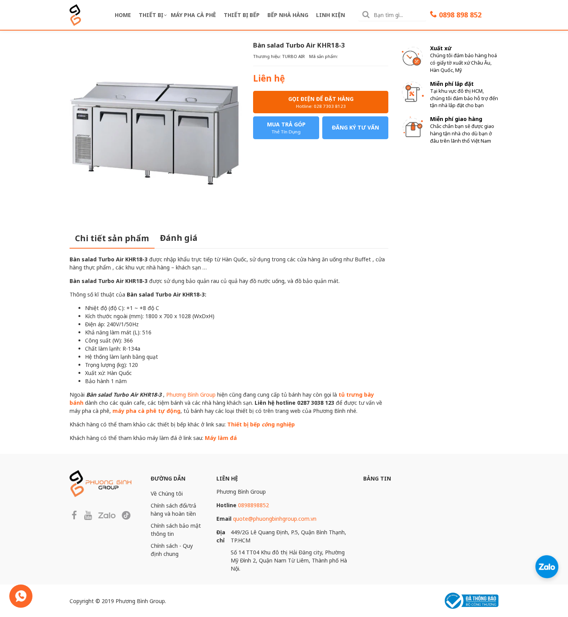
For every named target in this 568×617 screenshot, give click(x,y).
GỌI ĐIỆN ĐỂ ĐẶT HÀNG (321, 102)
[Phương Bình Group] (75, 14)
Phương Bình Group (191, 394)
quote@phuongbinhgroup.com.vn (274, 518)
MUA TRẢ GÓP (286, 128)
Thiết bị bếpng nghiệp (261, 424)
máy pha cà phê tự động (146, 410)
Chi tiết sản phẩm (112, 238)
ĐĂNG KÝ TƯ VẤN (355, 127)
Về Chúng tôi (167, 493)
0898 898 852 (460, 14)
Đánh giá (178, 237)
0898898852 (253, 505)
